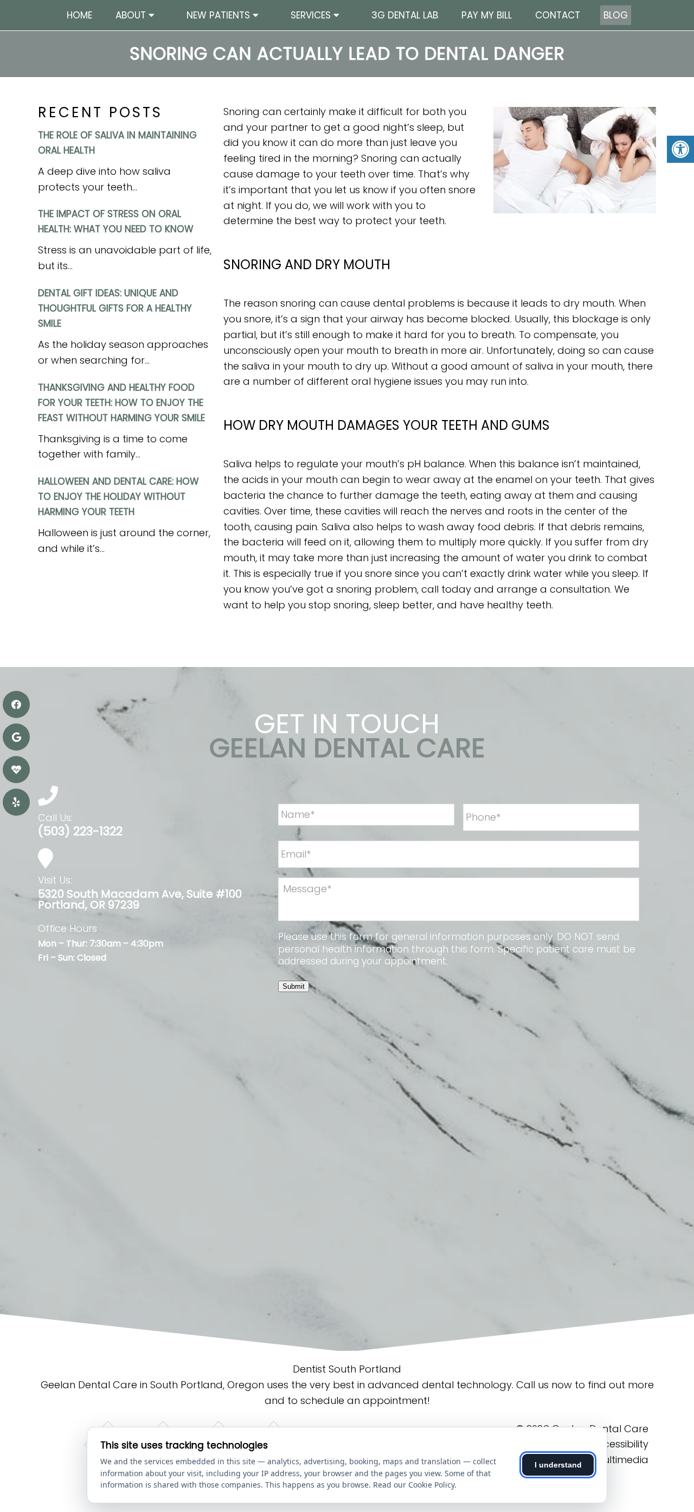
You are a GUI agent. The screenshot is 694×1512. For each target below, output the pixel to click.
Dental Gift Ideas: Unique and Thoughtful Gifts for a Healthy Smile (115, 308)
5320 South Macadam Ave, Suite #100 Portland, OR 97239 (140, 899)
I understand (558, 1464)
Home (79, 15)
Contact (557, 15)
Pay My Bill (486, 15)
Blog (615, 15)
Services (311, 15)
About (130, 15)
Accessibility (619, 1444)
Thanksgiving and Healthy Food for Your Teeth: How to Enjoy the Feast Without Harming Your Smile (121, 402)
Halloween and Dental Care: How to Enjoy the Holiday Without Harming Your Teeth (118, 496)
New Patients (218, 15)
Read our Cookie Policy (413, 1484)
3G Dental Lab (404, 15)
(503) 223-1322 (80, 831)
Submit (293, 986)
